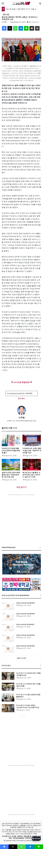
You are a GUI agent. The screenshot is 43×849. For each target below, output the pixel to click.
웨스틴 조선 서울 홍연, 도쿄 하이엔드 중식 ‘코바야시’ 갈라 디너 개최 (31, 474)
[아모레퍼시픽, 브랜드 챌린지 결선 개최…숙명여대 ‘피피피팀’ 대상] (31, 440)
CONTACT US (29, 838)
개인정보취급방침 (18, 838)
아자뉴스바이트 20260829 (25, 603)
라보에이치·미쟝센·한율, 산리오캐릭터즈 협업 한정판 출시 (11, 450)
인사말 (14, 836)
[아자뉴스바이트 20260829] (8, 606)
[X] (9, 28)
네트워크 (20, 836)
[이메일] (31, 28)
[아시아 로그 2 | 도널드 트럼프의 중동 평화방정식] (8, 697)
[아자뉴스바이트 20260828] (8, 617)
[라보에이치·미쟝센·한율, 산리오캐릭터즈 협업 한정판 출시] (11, 440)
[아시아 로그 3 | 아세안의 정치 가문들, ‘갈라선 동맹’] (8, 687)
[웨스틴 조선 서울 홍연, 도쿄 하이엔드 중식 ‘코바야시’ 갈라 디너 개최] (31, 464)
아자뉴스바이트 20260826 (25, 635)
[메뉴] (3, 4)
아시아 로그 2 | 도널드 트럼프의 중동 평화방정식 (28, 695)
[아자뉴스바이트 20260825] (8, 649)
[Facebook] (4, 28)
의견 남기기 (21, 487)
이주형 (4, 22)
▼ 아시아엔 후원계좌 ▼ (21, 382)
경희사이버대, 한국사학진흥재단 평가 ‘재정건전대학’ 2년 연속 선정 (11, 474)
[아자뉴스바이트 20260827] (8, 627)
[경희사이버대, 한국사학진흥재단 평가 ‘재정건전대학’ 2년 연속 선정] (11, 464)
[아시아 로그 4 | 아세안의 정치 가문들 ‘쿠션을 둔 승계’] (8, 676)
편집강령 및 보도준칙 (30, 836)
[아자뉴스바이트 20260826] (8, 638)
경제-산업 (6, 14)
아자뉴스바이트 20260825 (25, 646)
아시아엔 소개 (6, 836)
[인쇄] (37, 28)
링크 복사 (21, 398)
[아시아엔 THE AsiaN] (21, 3)
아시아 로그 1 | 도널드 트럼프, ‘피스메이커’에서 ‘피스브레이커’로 (27, 706)
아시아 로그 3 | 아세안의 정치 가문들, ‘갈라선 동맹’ (28, 685)
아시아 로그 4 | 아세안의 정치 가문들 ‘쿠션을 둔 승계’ (28, 674)
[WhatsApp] (15, 28)
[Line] (26, 28)
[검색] (40, 4)
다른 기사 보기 (21, 658)
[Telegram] (20, 28)
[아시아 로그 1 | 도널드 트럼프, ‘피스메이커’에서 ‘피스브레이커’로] (8, 708)
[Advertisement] (21, 517)
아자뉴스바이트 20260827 (25, 624)
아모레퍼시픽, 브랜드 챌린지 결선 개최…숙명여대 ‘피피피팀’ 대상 (31, 450)
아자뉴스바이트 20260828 (25, 614)
